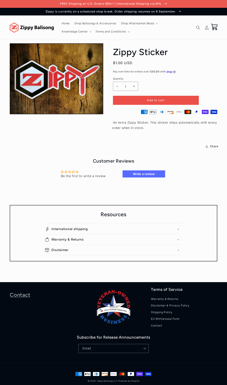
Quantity (118, 78)
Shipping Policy (162, 312)
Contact (20, 295)
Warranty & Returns (164, 299)
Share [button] (214, 146)
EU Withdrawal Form (165, 319)
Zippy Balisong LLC (107, 381)
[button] (139, 23)
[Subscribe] (144, 348)
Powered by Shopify (128, 381)
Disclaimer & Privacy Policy (170, 305)
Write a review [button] (144, 174)
